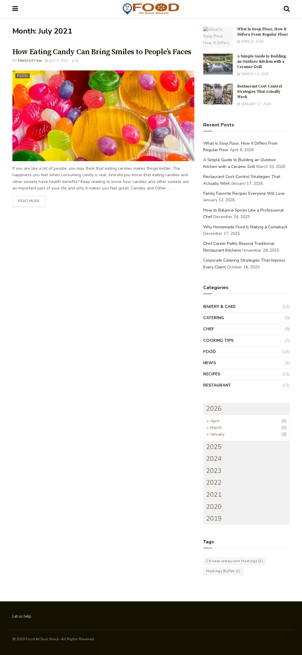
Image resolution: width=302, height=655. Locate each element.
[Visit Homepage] (150, 9)
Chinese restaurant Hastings (234, 561)
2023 (213, 470)
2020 (213, 506)
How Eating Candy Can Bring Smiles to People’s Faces (101, 52)
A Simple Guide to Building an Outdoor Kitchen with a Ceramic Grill (261, 61)
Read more (31, 201)
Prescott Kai (30, 61)
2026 (213, 408)
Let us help (21, 616)
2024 (213, 458)
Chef (208, 329)
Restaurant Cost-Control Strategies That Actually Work (259, 91)
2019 (213, 518)
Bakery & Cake (219, 306)
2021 (213, 494)
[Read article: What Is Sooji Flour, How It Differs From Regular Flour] (218, 37)
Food (22, 76)
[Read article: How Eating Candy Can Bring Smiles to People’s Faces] (103, 115)
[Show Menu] (15, 9)
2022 (213, 482)
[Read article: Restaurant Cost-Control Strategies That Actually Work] (218, 94)
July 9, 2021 (58, 61)
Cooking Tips (218, 340)
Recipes (211, 374)
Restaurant (217, 385)
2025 (213, 447)
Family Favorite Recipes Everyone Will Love (244, 193)
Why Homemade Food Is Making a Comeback (245, 227)
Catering (213, 318)
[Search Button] (287, 9)
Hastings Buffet (223, 571)
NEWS (209, 363)
